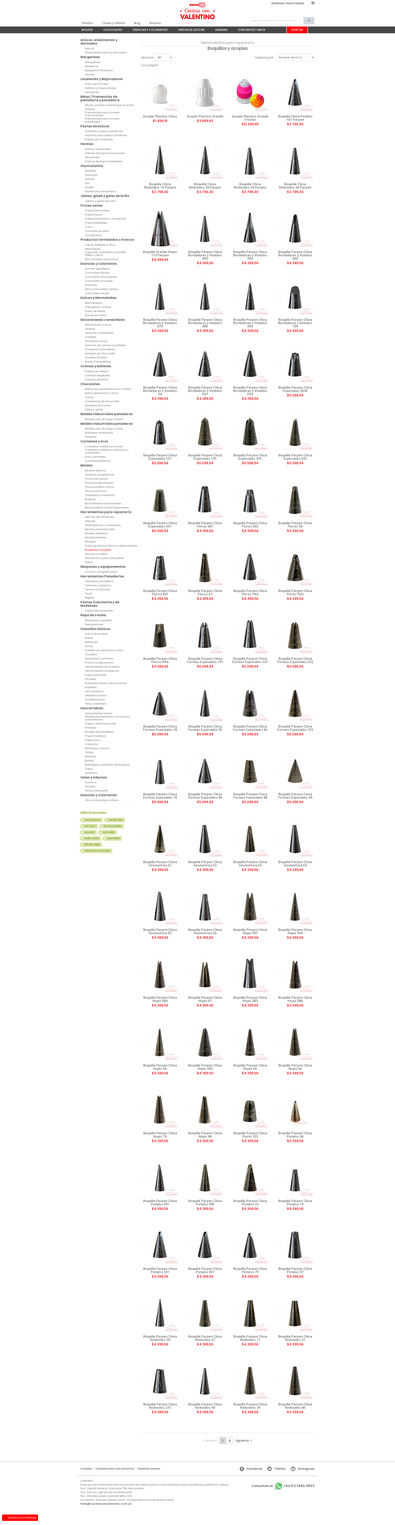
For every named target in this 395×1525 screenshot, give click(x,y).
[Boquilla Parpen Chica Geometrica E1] (160, 839)
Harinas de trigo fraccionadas (105, 153)
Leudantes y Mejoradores (101, 79)
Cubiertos (91, 744)
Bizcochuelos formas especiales (107, 507)
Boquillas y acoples (98, 549)
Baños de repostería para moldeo (108, 389)
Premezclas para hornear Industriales (102, 120)
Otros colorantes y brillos (101, 289)
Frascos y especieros (99, 662)
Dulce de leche (95, 311)
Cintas (89, 752)
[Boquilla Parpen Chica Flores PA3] (295, 568)
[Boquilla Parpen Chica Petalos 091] (160, 1178)
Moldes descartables (99, 731)
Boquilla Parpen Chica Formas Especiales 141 (205, 660)
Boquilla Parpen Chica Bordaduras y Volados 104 (295, 323)
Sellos (89, 562)
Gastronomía (91, 166)
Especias (91, 175)
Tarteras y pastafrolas (99, 474)
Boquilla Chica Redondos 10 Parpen (160, 186)
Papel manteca (95, 736)
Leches (89, 179)
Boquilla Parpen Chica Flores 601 (205, 525)
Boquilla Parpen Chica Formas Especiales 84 (205, 796)
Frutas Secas (93, 214)
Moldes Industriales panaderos (106, 414)
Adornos (90, 782)
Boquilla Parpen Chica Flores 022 (250, 525)
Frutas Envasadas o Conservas (105, 218)
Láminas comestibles (99, 333)
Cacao (89, 397)
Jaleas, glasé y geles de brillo (104, 196)
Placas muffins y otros (99, 487)
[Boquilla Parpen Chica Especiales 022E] (295, 364)
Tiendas (87, 23)
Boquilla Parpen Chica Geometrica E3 (250, 863)
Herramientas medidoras (102, 670)
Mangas (90, 541)
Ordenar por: (264, 57)
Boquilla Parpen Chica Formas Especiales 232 (295, 660)
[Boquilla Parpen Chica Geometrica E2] (205, 839)
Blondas (90, 756)
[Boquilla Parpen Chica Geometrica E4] (295, 839)
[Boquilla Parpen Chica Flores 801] (160, 568)
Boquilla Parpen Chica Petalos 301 (160, 1270)
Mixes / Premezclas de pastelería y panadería (100, 98)
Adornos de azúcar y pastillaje (105, 345)
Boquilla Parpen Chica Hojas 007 (250, 931)
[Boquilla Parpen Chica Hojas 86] (205, 1110)
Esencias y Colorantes (148, 30)
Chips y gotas (94, 409)
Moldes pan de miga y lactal (104, 419)
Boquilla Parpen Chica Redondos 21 (295, 1338)
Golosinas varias (96, 341)
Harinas (219, 30)
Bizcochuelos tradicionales (103, 503)
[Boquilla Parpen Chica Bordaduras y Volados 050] (250, 229)
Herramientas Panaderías (102, 576)
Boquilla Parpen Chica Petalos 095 (205, 1202)
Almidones (92, 157)
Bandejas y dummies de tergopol (107, 764)
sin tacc (90, 826)
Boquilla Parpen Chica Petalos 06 (295, 1135)
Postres (90, 109)
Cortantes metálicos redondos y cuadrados (106, 451)
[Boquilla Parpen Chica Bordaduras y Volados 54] (160, 364)
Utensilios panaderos (99, 581)
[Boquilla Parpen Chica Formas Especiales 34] (160, 703)
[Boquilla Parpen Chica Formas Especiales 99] (295, 771)
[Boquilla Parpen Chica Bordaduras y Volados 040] (205, 229)
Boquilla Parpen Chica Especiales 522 (295, 457)
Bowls (89, 646)
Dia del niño (116, 819)
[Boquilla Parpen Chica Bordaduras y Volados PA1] (205, 364)
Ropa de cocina (93, 615)
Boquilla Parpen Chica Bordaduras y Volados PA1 (205, 391)
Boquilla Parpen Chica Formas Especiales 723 (295, 728)
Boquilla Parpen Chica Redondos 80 (295, 1406)
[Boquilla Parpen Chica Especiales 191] (205, 432)
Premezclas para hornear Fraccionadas (102, 114)
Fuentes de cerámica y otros (104, 650)
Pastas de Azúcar (189, 30)
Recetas (155, 23)
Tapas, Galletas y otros (100, 244)
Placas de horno (96, 491)
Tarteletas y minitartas (100, 495)
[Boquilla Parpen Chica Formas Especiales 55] (205, 703)
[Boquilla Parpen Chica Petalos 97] (295, 1246)
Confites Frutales (96, 357)
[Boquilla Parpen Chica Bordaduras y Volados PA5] (250, 364)
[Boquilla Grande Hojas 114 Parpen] (160, 229)
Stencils (90, 521)
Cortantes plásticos (98, 461)
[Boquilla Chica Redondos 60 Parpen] (295, 161)
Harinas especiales (98, 149)
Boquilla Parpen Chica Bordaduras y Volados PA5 (250, 391)
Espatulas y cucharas (99, 658)
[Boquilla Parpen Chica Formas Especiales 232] (295, 636)
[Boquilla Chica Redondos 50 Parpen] (250, 161)
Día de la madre (112, 826)
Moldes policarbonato (100, 529)
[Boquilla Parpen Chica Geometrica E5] (160, 907)
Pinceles (90, 679)
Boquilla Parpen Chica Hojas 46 (160, 1067)
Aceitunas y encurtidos (100, 191)
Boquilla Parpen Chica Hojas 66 (295, 1067)
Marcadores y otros (98, 324)
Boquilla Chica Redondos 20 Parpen (205, 186)
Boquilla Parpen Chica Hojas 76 (160, 1135)
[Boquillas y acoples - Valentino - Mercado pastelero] (197, 11)
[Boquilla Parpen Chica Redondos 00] (160, 1313)
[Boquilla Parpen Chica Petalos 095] (205, 1178)
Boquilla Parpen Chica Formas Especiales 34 (160, 728)
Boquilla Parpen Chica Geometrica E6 (205, 931)
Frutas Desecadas (97, 210)
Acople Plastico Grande (205, 116)
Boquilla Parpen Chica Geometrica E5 (160, 931)
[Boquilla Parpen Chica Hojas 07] (205, 975)
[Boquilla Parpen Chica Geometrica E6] (205, 907)
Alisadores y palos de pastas (104, 558)
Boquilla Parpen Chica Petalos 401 (205, 1270)
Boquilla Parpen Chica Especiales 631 (160, 525)
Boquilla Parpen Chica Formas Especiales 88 (250, 796)
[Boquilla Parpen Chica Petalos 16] (250, 1178)
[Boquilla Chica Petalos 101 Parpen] (295, 93)
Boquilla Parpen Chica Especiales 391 (250, 457)
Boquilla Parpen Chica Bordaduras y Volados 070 (160, 323)
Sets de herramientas (99, 517)
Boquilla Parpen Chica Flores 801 (160, 592)
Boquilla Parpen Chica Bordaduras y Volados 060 (295, 255)
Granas (90, 328)
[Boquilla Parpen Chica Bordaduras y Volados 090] (250, 297)
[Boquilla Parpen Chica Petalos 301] (160, 1246)
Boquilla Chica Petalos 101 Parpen (295, 118)
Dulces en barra (95, 315)
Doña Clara (92, 838)
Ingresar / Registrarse (287, 3)
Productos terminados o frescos (107, 239)
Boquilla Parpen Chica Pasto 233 (250, 1135)
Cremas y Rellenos (95, 366)
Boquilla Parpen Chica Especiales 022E (295, 389)
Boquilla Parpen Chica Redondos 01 (205, 1338)
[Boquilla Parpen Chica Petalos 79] (250, 1246)
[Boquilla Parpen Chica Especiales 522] (295, 432)
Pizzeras (90, 436)
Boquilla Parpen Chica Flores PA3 (295, 592)
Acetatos (91, 773)
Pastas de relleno (96, 371)
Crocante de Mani (97, 231)
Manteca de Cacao (98, 405)
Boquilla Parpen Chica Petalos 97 (295, 1270)
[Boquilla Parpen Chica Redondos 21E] (160, 1381)
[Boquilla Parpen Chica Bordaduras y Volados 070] (160, 297)
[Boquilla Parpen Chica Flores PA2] (250, 568)
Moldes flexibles (95, 537)
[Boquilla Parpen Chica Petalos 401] (205, 1246)
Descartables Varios (98, 713)
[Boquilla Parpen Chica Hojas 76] (160, 1110)
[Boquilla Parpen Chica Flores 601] (205, 500)
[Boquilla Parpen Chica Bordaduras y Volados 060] (295, 229)
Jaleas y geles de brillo (100, 201)
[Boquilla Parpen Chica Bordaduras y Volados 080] (205, 297)
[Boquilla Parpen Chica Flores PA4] (160, 636)
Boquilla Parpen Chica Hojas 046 (295, 931)
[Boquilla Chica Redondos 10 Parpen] (160, 161)
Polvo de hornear (96, 84)
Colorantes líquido (97, 272)
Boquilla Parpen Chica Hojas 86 (205, 1135)
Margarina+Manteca (99, 70)
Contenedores (95, 699)
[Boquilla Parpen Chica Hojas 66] (295, 1042)
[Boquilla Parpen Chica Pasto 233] (250, 1110)
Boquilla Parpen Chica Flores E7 (205, 592)
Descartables (91, 708)
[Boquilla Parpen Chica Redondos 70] (250, 1381)
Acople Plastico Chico (160, 116)
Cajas (89, 768)
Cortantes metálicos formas (104, 446)
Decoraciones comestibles (102, 320)
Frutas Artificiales (96, 222)
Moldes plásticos (96, 533)
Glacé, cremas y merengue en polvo (109, 105)
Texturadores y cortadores (103, 525)
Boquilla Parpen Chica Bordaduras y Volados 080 (205, 323)
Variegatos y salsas (98, 307)
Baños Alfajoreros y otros (101, 393)
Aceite (89, 187)
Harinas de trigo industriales (103, 161)
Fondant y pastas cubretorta (104, 131)
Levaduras (92, 92)
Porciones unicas (96, 478)
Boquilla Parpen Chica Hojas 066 (160, 999)
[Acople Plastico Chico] (160, 93)
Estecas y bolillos (96, 554)
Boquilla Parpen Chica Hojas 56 (250, 1067)
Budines (90, 499)
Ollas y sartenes (95, 703)
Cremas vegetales (97, 375)
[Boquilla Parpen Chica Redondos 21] (295, 1313)
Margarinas (90, 57)
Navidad (89, 832)
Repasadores (94, 624)
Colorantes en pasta (99, 281)
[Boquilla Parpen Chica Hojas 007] (250, 907)
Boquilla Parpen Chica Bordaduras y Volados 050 (250, 255)
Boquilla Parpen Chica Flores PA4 (160, 660)
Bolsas (89, 760)
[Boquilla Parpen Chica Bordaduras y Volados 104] (295, 297)
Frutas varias (91, 205)
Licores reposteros (97, 268)
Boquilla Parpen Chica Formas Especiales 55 (205, 728)
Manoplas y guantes (98, 620)
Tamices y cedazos (98, 585)
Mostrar (147, 57)
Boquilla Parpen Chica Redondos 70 (250, 1406)
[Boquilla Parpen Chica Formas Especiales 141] (205, 636)
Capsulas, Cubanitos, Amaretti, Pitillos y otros (105, 254)
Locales (86, 1469)
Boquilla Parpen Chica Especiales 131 (160, 457)
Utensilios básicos (95, 629)
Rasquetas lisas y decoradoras (106, 683)
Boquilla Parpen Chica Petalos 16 (250, 1202)
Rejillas (89, 597)
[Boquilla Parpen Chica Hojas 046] (295, 907)
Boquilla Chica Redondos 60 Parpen (295, 186)
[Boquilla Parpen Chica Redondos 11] (250, 1313)
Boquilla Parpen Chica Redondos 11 (250, 1338)
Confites (90, 337)
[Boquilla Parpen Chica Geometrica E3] (250, 839)
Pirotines (90, 727)
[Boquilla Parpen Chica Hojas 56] (250, 1042)
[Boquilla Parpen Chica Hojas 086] (295, 975)
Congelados (93, 235)
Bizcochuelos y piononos (101, 259)
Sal (87, 183)
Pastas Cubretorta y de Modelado (99, 604)
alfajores (109, 832)
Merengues (92, 249)
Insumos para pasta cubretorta (106, 135)
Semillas (90, 170)
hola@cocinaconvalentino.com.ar (105, 1504)
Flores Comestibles (98, 361)
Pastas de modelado (99, 139)
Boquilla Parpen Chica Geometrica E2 (205, 863)
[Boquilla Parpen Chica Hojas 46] (160, 1042)
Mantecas (91, 66)
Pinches (90, 786)
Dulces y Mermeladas (98, 298)
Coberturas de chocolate (102, 401)
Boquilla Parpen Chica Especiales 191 (205, 457)
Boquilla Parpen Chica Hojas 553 (205, 1067)
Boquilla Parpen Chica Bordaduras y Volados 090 (250, 323)
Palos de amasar (96, 633)
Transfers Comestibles (100, 349)
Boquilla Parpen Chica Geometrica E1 (160, 863)
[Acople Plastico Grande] (205, 93)
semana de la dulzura (97, 850)
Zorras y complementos (101, 571)
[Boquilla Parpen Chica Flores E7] (205, 568)
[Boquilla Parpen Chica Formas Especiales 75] (160, 771)
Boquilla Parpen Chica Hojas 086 (295, 999)
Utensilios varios (96, 695)
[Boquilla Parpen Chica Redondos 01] (205, 1313)
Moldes (85, 30)
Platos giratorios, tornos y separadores (111, 545)
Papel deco (93, 740)
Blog (137, 23)
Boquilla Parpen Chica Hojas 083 (250, 999)
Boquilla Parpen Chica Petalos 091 (160, 1202)
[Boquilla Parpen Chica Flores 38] (295, 500)
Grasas (90, 74)
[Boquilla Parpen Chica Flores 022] (250, 500)
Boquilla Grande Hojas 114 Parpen (160, 253)
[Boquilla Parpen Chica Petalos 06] (295, 1110)
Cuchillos (91, 654)
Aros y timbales (95, 456)
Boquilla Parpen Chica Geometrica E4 (295, 863)
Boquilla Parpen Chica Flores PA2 (250, 592)
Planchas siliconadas (99, 482)
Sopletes (91, 687)
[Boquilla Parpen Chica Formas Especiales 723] (295, 703)
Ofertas (297, 30)
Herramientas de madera (102, 666)
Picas (88, 593)
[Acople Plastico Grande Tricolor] (250, 93)
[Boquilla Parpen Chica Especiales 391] (250, 432)
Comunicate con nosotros (114, 1469)
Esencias (91, 285)
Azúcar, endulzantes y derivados (98, 42)
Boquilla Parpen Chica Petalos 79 (250, 1270)
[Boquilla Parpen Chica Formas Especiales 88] (250, 771)
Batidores (91, 642)
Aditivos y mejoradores (100, 88)
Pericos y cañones (97, 589)
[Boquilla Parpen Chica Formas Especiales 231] (250, 636)
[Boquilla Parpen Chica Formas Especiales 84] (205, 771)
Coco (88, 227)
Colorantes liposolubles (101, 276)
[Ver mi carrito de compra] (311, 3)
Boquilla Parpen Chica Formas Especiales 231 (250, 660)
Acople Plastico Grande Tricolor (250, 118)
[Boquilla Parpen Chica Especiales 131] (160, 432)
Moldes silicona (95, 470)
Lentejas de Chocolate (100, 353)
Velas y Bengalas (96, 790)
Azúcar (89, 48)
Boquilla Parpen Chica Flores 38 (295, 525)
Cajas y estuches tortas (100, 723)
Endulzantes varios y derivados (106, 52)
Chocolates (110, 30)
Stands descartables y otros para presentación (107, 718)
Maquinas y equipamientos (103, 566)
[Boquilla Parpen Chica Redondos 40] (205, 1381)
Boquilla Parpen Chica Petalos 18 (295, 1202)
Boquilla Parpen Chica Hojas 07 (205, 999)
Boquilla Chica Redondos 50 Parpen (250, 186)
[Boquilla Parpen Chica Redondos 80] (295, 1381)
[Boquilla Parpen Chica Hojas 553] (205, 1042)
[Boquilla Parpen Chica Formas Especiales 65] (250, 703)
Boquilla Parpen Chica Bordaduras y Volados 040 (205, 255)
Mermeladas (93, 303)
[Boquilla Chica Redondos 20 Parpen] (205, 161)
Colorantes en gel (97, 293)
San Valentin (92, 819)
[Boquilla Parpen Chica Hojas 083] (250, 975)
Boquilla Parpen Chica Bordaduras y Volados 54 (160, 391)
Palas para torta (96, 675)
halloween (113, 838)
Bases (89, 638)
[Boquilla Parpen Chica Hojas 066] (160, 975)
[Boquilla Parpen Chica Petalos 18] (295, 1178)
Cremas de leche (96, 379)
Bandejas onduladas (99, 432)
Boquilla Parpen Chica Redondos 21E (160, 1406)
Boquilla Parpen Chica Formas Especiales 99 (295, 796)
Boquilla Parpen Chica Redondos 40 (205, 1406)
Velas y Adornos (93, 777)
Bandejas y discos (97, 748)
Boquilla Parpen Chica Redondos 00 (160, 1338)
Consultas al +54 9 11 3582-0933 (283, 1486)
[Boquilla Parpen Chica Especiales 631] (160, 500)
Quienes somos (149, 1469)
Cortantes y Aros (249, 30)
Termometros (94, 691)
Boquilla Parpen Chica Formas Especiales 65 (250, 728)
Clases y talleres (113, 23)
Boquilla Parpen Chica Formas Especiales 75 (160, 796)
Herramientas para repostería (105, 512)
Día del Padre (92, 844)
